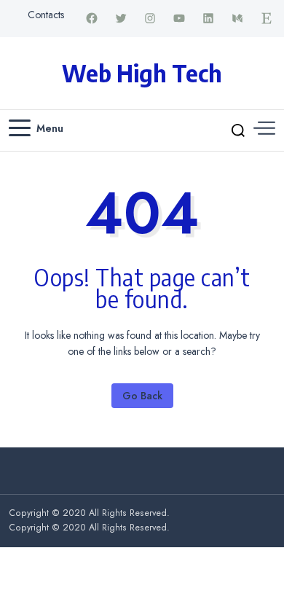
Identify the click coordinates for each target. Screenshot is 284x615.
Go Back (142, 395)
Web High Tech (142, 72)
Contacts (46, 14)
